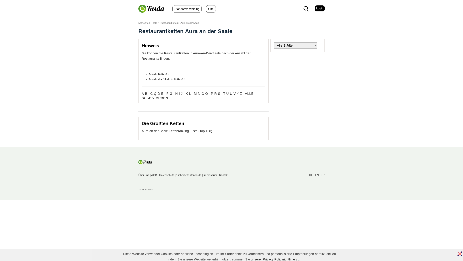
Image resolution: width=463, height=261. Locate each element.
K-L (188, 94)
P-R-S (215, 94)
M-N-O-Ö (201, 94)
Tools (154, 23)
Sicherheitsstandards (188, 175)
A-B (144, 94)
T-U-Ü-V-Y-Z (232, 94)
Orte (211, 9)
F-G (169, 94)
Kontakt (223, 175)
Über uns (143, 175)
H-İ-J (179, 94)
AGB (154, 175)
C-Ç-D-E (156, 94)
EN (317, 175)
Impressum (210, 175)
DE (311, 175)
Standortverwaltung (187, 9)
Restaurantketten (169, 23)
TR (323, 175)
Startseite (143, 23)
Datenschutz (166, 175)
